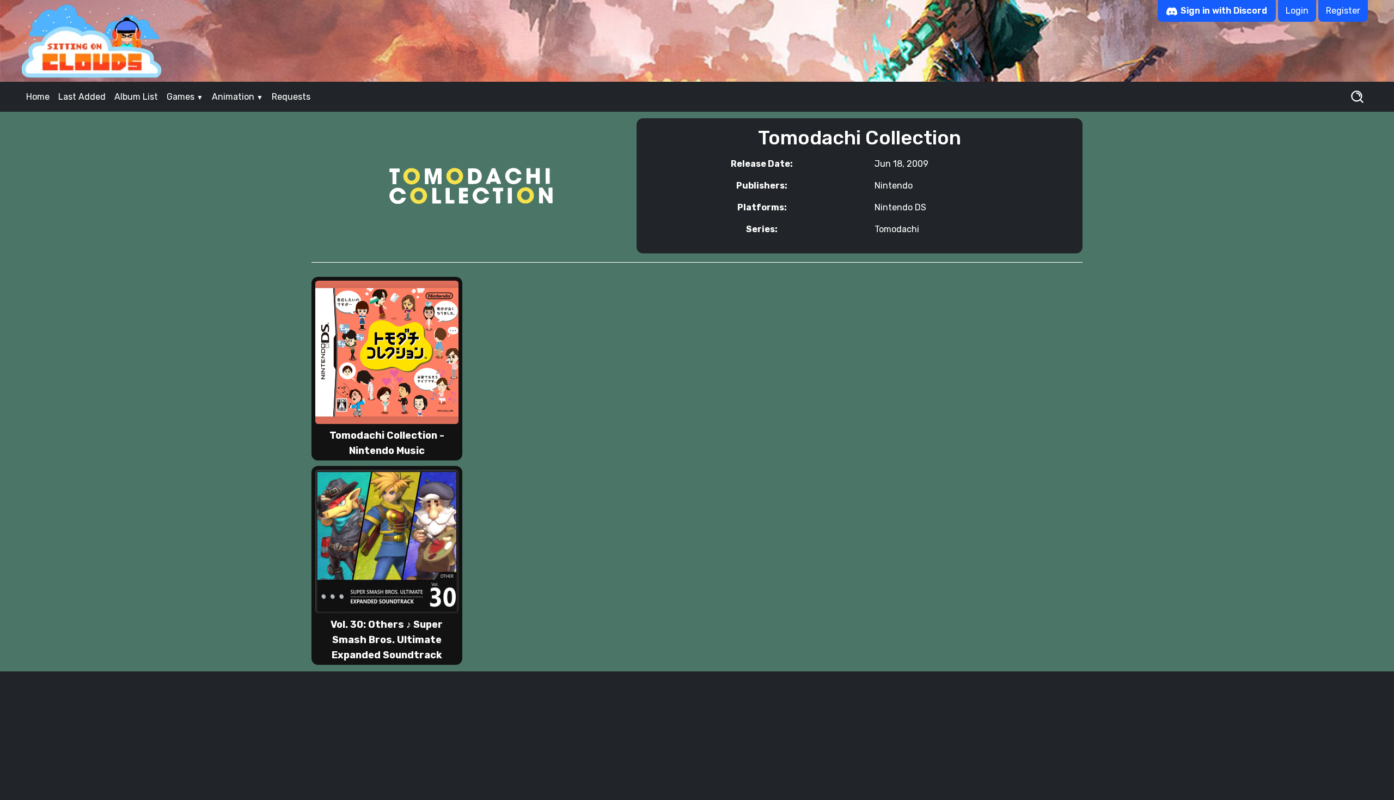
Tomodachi (897, 229)
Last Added (82, 97)
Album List (136, 97)
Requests (291, 97)
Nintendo (894, 185)
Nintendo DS (900, 207)
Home (38, 97)
